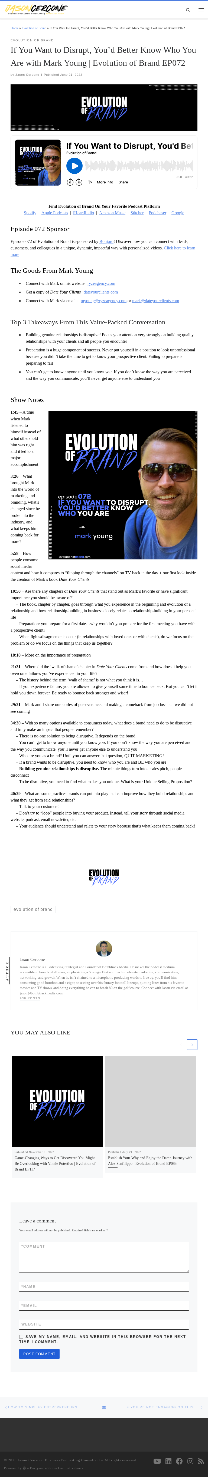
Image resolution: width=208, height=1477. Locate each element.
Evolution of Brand (34, 28)
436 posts (30, 998)
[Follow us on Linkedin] (168, 1461)
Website (31, 1324)
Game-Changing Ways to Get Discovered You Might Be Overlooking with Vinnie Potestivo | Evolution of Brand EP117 (55, 1163)
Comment (33, 1246)
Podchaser (157, 212)
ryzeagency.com (101, 283)
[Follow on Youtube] (157, 1461)
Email (29, 1306)
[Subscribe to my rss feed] (201, 1461)
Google (177, 212)
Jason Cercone (27, 74)
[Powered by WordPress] (24, 1467)
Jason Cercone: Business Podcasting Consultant (59, 1460)
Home (14, 28)
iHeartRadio (83, 212)
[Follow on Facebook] (179, 1461)
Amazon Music (112, 212)
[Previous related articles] (181, 1044)
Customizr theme (70, 1468)
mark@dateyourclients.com (155, 300)
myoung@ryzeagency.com (103, 300)
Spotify (30, 212)
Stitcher (137, 212)
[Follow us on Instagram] (190, 1461)
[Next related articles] (192, 1044)
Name (28, 1287)
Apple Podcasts (54, 212)
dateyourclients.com (101, 292)
